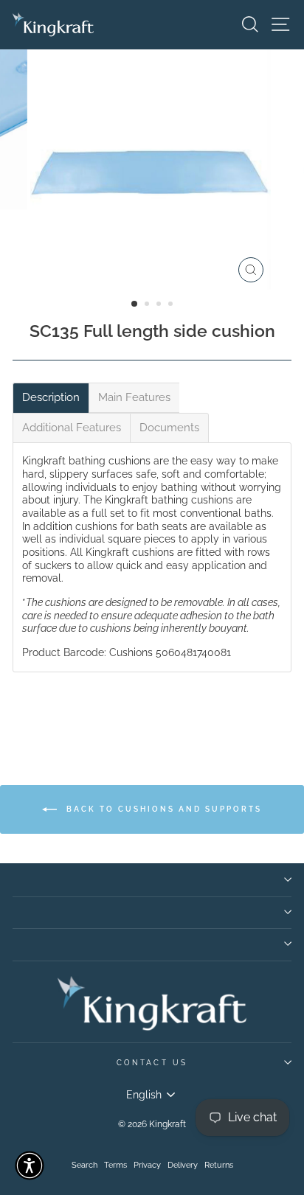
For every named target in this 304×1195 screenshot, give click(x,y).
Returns (218, 1165)
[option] (152, 169)
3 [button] (160, 305)
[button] (29, 1165)
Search (84, 1165)
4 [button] (172, 305)
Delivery (182, 1165)
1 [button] (135, 304)
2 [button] (148, 305)
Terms (115, 1165)
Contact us (152, 1062)
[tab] (51, 398)
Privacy (147, 1165)
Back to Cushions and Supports (162, 808)
